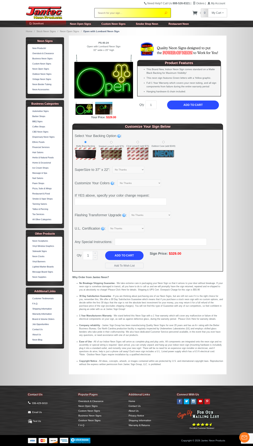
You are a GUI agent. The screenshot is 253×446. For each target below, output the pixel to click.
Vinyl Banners (38, 261)
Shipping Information (42, 309)
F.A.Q (81, 425)
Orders (200, 3)
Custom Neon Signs (113, 23)
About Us (36, 334)
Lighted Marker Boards (43, 267)
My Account (217, 3)
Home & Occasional (41, 163)
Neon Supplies (39, 277)
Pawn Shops (38, 183)
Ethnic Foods (38, 142)
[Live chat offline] (244, 437)
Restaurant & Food (41, 193)
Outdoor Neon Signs (41, 74)
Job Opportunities (40, 324)
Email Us (37, 412)
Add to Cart (193, 104)
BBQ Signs (37, 121)
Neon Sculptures (40, 241)
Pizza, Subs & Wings (42, 188)
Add (124, 255)
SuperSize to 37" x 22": (92, 170)
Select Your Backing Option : (98, 136)
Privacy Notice (136, 415)
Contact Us (37, 329)
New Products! (39, 48)
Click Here (121, 290)
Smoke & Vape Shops (42, 199)
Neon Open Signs (80, 23)
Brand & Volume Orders (43, 319)
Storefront (38, 23)
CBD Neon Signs (40, 132)
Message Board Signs (42, 272)
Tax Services (38, 214)
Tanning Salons (39, 204)
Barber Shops (38, 116)
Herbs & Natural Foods (43, 157)
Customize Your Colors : (95, 183)
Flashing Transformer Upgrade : (101, 215)
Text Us (36, 421)
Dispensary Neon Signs (43, 137)
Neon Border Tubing (41, 84)
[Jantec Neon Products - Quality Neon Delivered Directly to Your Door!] (58, 12)
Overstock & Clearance (43, 53)
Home (29, 31)
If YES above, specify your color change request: (112, 195)
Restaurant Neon (178, 23)
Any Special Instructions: (93, 242)
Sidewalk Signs (39, 251)
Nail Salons (37, 178)
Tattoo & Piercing (40, 209)
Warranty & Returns (139, 425)
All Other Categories (41, 219)
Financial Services (41, 147)
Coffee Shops (38, 126)
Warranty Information (42, 314)
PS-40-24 (103, 42)
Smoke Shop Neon (147, 23)
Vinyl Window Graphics (43, 246)
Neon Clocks (38, 256)
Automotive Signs (40, 111)
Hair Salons (37, 152)
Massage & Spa (39, 173)
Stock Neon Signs (46, 31)
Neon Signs (45, 41)
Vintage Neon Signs (41, 79)
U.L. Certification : (90, 228)
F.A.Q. (35, 303)
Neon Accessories (40, 89)
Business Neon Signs (42, 58)
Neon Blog (37, 340)
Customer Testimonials (43, 298)
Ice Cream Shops (40, 168)
